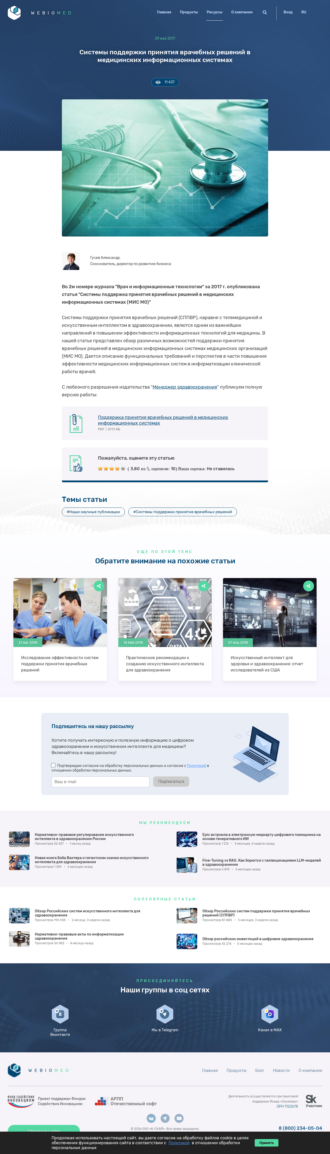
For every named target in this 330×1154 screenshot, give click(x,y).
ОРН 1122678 (287, 1106)
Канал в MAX (270, 1030)
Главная (164, 12)
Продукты (189, 12)
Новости (281, 1070)
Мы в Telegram (165, 1030)
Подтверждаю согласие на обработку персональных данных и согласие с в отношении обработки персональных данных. (130, 768)
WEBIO (52, 12)
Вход (288, 12)
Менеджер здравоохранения (185, 387)
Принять (266, 1143)
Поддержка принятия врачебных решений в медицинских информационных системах (163, 420)
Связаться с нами (44, 1131)
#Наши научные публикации (93, 512)
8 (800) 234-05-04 (300, 1128)
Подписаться (171, 781)
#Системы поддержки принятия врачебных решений (182, 512)
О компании (242, 12)
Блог (259, 1070)
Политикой (196, 766)
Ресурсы (214, 12)
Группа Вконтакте (60, 1032)
